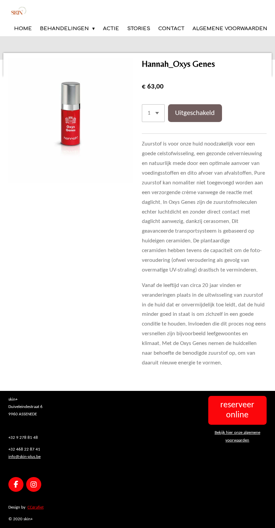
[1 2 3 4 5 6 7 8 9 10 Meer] (153, 113)
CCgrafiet (36, 507)
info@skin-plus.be (24, 457)
